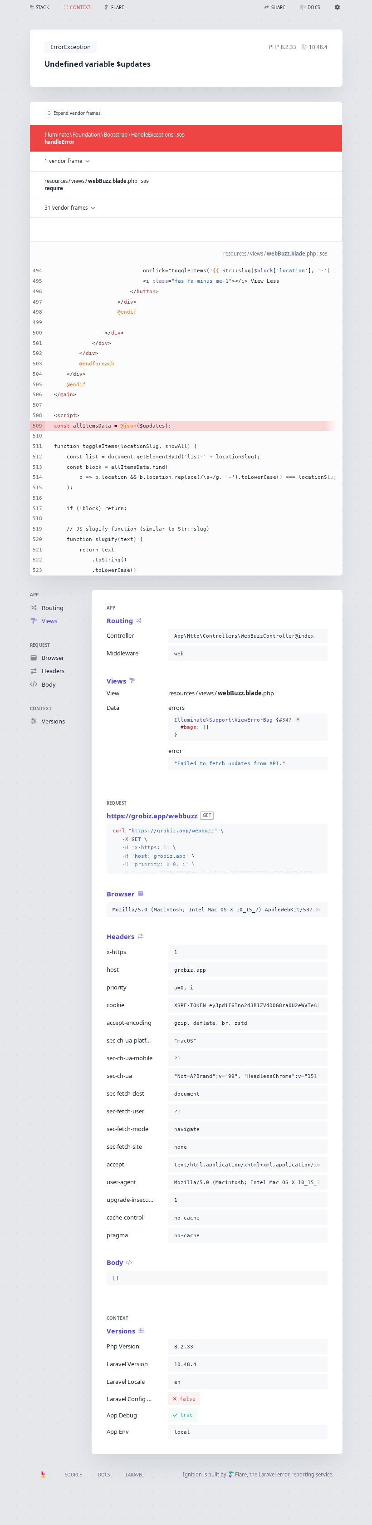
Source (73, 1475)
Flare (241, 1474)
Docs (104, 1475)
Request (40, 645)
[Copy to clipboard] (318, 635)
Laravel (134, 1475)
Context (41, 709)
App (34, 595)
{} (236, 727)
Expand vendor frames (77, 113)
